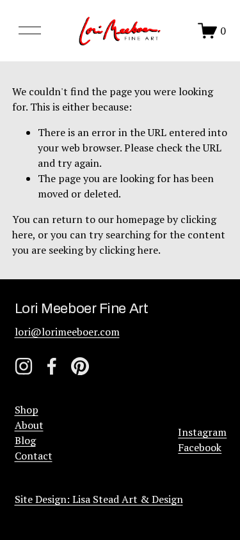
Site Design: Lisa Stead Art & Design (99, 499)
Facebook (199, 447)
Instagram (202, 432)
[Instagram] (24, 366)
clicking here (128, 250)
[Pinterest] (80, 366)
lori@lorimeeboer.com (67, 332)
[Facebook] (52, 366)
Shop (26, 410)
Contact (33, 456)
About (29, 425)
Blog (25, 440)
